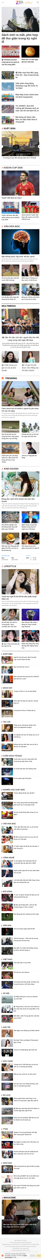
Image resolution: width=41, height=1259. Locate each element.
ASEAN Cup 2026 (13, 167)
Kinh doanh (11, 469)
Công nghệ (8, 858)
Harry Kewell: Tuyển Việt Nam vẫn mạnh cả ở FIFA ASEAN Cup (30, 217)
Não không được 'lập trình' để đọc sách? (18, 257)
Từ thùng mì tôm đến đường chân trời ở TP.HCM (19, 158)
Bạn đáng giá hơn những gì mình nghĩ (26, 914)
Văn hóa (7, 926)
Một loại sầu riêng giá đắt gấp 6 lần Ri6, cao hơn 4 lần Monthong (10, 548)
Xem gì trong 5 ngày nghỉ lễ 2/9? (24, 929)
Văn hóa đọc (12, 226)
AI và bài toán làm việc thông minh (25, 769)
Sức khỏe (8, 1061)
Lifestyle (10, 566)
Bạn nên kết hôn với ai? (21, 667)
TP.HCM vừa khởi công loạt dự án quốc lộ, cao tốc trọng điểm (10, 62)
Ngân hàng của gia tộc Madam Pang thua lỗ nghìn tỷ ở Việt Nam (29, 527)
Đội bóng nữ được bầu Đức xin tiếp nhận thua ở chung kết (26, 119)
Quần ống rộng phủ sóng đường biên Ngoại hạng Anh (30, 646)
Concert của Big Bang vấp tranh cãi (25, 1050)
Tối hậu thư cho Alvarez (21, 972)
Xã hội (6, 993)
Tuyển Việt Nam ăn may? (12, 198)
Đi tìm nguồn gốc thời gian (22, 778)
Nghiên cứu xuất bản (14, 790)
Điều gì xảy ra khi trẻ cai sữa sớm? (25, 1074)
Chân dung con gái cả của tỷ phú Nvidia (9, 368)
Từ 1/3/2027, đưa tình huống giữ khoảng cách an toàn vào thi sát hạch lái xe (27, 108)
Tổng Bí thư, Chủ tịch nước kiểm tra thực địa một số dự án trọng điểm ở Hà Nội (26, 1009)
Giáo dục (7, 1163)
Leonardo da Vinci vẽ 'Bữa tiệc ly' (25, 710)
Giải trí (6, 1027)
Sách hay (7, 688)
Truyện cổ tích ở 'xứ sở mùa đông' (25, 691)
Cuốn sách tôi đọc (12, 756)
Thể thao (7, 959)
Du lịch (6, 1095)
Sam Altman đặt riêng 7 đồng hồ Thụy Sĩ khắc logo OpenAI (29, 624)
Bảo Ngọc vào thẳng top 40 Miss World (26, 1030)
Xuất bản (9, 128)
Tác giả (6, 722)
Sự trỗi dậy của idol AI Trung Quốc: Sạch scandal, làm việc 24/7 (9, 624)
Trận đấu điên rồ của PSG (22, 963)
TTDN (5, 1129)
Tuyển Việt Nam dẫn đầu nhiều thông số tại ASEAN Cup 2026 (10, 217)
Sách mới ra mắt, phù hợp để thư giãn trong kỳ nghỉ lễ (20, 38)
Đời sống (7, 892)
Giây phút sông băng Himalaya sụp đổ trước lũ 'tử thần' (27, 85)
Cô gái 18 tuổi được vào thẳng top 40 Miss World (30, 368)
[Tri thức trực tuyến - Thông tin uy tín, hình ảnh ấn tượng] (24, 2)
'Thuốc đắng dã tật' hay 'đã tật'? (24, 793)
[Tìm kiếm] (37, 2)
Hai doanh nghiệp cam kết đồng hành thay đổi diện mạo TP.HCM (9, 527)
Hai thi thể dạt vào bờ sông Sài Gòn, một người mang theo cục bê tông (10, 436)
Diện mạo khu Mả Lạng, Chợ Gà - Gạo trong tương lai (27, 75)
